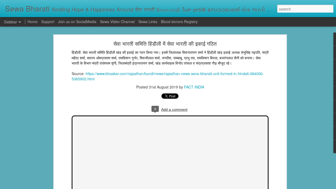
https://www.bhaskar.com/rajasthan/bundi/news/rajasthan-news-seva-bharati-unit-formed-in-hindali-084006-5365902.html (168, 76)
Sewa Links (148, 21)
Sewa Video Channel (117, 21)
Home (33, 21)
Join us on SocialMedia (77, 21)
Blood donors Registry (179, 21)
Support (47, 21)
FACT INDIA (194, 87)
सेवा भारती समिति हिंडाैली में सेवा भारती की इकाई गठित (165, 43)
